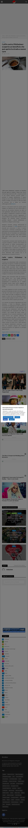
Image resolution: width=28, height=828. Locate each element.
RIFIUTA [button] (5, 419)
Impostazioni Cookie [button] (8, 417)
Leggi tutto (12, 419)
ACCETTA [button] (17, 417)
